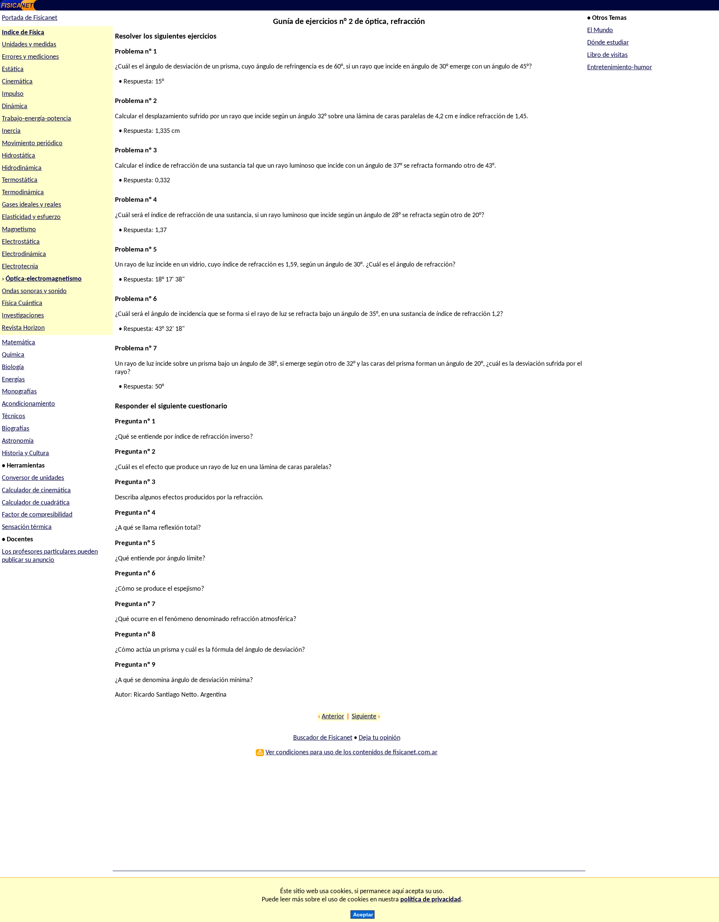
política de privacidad (430, 900)
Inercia (11, 131)
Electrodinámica (24, 254)
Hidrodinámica (22, 168)
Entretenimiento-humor (619, 67)
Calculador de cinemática (36, 490)
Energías (13, 380)
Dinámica (14, 106)
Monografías (19, 392)
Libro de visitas (607, 55)
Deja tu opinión (379, 738)
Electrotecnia (20, 267)
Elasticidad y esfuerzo (31, 217)
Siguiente (364, 716)
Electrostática (21, 242)
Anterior (333, 716)
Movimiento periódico (32, 143)
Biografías (15, 429)
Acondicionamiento (28, 404)
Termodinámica (23, 192)
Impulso (13, 94)
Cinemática (17, 82)
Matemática (18, 343)
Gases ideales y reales (31, 205)
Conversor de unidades (33, 478)
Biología (13, 367)
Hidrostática (18, 156)
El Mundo (600, 30)
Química (13, 355)
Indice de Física (23, 33)
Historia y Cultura (25, 453)
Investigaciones (23, 316)
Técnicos (13, 416)
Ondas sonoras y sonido (34, 291)
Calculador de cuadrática (36, 503)
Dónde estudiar (608, 43)
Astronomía (18, 441)
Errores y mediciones (30, 57)
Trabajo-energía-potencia (36, 119)
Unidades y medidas (29, 45)
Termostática (19, 180)
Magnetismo (19, 229)
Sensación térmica (27, 527)
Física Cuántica (22, 303)
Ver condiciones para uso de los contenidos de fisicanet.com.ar (351, 752)
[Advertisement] (339, 816)
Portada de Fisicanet (29, 18)
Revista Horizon (23, 328)
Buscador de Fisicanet (322, 738)
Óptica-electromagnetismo (44, 279)
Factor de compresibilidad (37, 515)
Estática (13, 69)
